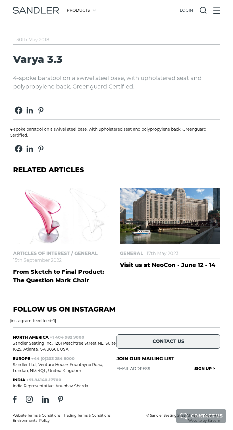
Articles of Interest (41, 253)
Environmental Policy (31, 420)
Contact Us (206, 416)
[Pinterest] (41, 110)
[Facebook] (19, 110)
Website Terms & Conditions (37, 415)
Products (78, 10)
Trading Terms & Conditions (87, 415)
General (86, 253)
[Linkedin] (30, 110)
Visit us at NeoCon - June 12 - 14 (167, 265)
